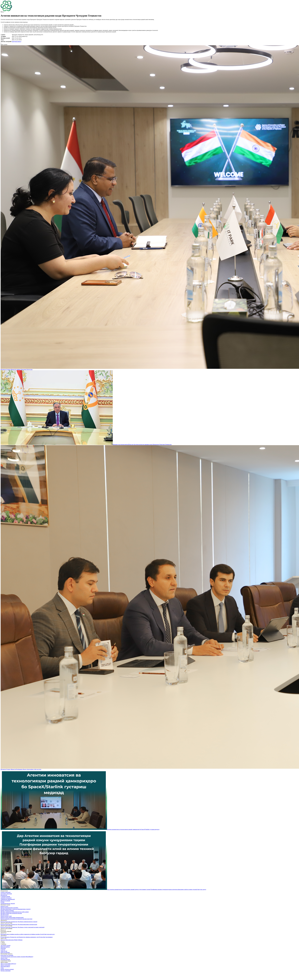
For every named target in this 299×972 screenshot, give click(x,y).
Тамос (2, 968)
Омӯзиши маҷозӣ (5, 959)
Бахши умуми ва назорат (7, 910)
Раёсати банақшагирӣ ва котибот (9, 907)
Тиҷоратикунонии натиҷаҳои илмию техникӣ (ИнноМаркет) (17, 956)
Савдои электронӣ (5, 892)
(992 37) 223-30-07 (5, 965)
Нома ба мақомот (5, 952)
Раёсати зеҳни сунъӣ (6, 916)
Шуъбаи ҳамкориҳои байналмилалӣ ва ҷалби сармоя (15, 912)
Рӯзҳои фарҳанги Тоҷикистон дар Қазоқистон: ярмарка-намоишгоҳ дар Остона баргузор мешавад (27, 937)
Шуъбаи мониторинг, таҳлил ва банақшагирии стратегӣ (15, 909)
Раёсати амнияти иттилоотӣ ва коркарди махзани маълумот (16, 919)
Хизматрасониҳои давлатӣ (8, 903)
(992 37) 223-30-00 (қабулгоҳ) (8, 963)
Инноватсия (4, 895)
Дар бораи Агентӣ (5, 945)
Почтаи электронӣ (5, 970)
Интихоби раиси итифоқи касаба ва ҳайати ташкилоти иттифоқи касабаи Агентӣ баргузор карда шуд (28, 934)
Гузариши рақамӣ (5, 896)
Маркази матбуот (5, 947)
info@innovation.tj (16, 41)
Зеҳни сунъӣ (4, 958)
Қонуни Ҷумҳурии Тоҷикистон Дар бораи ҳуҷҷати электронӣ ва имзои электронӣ (22, 927)
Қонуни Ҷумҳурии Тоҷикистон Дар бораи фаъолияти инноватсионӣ (19, 924)
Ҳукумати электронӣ (6, 893)
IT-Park (2, 902)
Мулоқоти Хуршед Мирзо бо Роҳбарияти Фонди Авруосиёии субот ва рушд (21, 769)
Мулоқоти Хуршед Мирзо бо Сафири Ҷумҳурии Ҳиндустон (16, 369)
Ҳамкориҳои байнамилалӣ (8, 899)
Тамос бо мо (4, 951)
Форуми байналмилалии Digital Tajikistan (11, 940)
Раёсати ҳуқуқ (4, 906)
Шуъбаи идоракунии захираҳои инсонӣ (11, 913)
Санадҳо (3, 949)
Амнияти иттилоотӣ (6, 898)
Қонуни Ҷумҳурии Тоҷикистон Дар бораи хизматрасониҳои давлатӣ (19, 921)
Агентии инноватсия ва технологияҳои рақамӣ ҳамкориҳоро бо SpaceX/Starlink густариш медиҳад (133, 829)
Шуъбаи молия (5, 914)
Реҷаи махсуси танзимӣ (7, 955)
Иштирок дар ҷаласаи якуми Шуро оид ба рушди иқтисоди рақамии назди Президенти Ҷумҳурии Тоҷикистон (142, 444)
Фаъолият (3, 948)
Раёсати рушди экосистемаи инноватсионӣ (12, 917)
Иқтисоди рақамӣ (5, 900)
